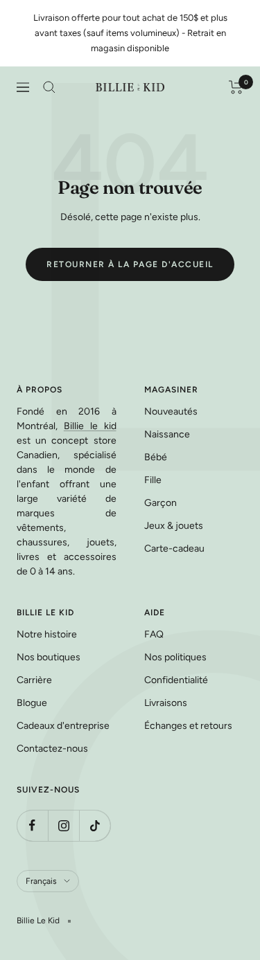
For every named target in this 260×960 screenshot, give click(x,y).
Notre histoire (47, 634)
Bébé (155, 457)
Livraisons (165, 703)
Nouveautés (171, 411)
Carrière (34, 680)
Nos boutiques (48, 657)
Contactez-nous (52, 748)
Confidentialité (176, 680)
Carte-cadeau (174, 548)
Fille (153, 480)
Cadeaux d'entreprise (63, 726)
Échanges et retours (188, 726)
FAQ (154, 634)
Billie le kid (90, 426)
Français (41, 881)
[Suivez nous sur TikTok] (94, 825)
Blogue (32, 703)
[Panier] (236, 87)
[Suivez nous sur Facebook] (32, 825)
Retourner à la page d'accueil (130, 264)
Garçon (160, 503)
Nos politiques (175, 657)
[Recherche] (49, 87)
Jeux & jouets (173, 526)
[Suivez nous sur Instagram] (63, 825)
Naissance (167, 434)
